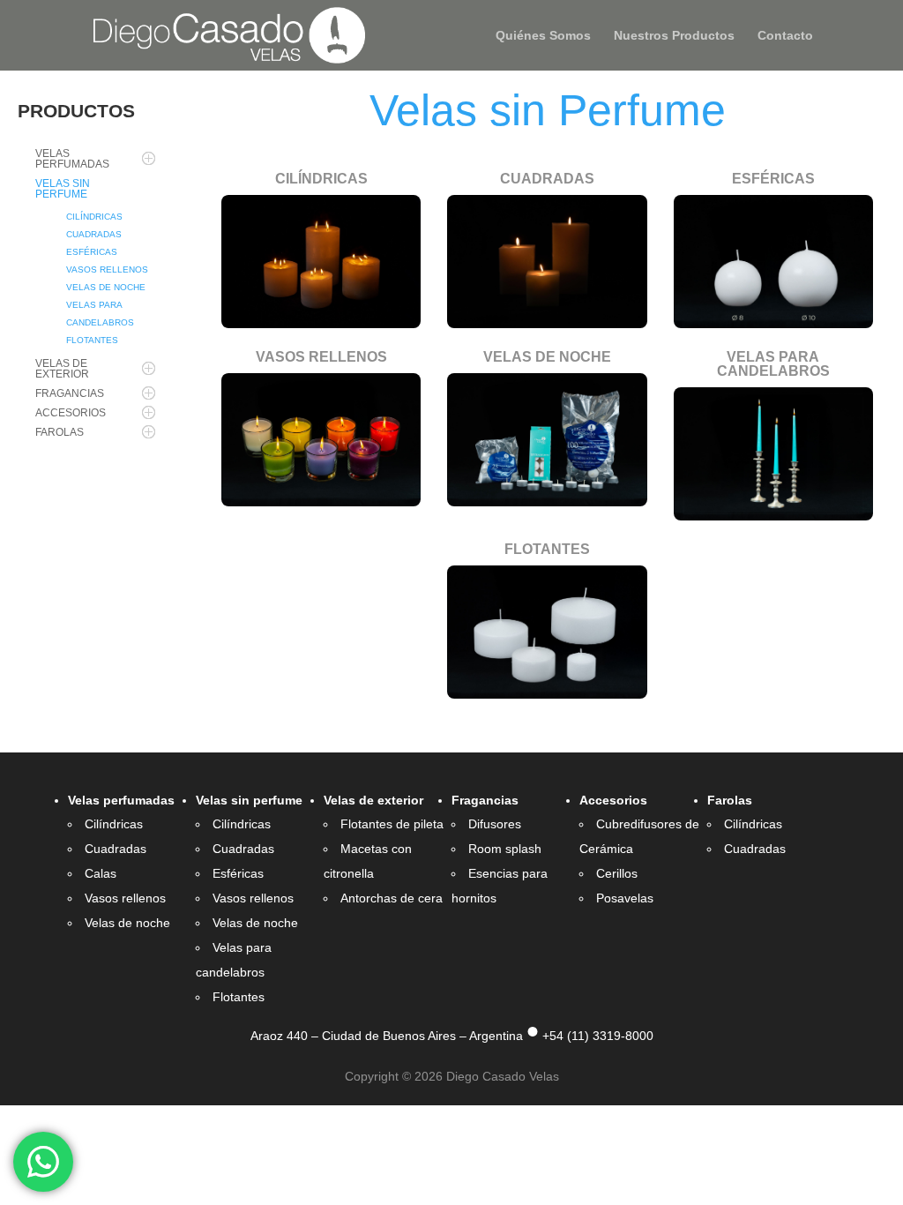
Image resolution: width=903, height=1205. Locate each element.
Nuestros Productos (674, 35)
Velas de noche (127, 923)
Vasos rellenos (125, 898)
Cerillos (617, 873)
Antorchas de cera (391, 898)
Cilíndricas (114, 824)
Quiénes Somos (543, 35)
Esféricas (238, 873)
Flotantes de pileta (392, 824)
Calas (100, 873)
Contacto (785, 35)
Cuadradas (115, 849)
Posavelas (624, 898)
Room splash (504, 849)
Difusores (494, 824)
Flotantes (239, 997)
